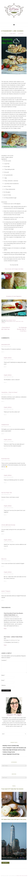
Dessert (14, 320)
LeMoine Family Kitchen (14, 11)
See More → (5, 862)
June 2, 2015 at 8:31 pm (5, 494)
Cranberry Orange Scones (9, 752)
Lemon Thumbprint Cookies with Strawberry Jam (14, 747)
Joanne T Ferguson (5, 591)
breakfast (11, 321)
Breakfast (10, 320)
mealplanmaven (5, 424)
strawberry (3, 322)
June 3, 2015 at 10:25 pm (8, 541)
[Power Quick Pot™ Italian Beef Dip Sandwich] (14, 804)
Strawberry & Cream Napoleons (14, 296)
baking (7, 321)
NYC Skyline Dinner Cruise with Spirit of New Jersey (13, 819)
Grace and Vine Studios (22, 875)
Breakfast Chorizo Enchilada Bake (11, 745)
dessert (17, 321)
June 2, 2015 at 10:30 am (8, 359)
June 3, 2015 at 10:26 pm (8, 441)
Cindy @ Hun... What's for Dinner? (9, 392)
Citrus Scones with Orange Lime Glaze (14, 269)
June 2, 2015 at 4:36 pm (5, 460)
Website (3, 685)
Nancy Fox (3, 558)
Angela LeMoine (8, 357)
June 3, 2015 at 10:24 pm (8, 573)
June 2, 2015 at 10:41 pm (6, 526)
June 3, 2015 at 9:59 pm (5, 560)
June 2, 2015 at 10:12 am (6, 346)
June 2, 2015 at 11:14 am (6, 426)
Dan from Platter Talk (6, 492)
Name (3, 675)
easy (20, 321)
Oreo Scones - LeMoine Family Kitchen (13, 636)
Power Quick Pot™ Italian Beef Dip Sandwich (12, 789)
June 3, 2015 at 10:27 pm (8, 376)
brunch (14, 321)
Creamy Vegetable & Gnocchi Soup (11, 754)
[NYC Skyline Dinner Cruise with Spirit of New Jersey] (14, 841)
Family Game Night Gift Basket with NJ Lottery (14, 749)
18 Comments (20, 33)
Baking (7, 320)
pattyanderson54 (5, 344)
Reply (2, 351)
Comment (4, 660)
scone (22, 321)
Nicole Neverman (5, 458)
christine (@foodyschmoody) (8, 524)
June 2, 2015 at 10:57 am (6, 394)
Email (3, 680)
